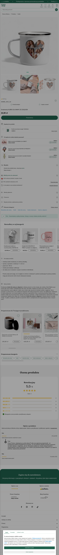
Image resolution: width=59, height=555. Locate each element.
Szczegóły (12, 532)
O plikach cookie (20, 532)
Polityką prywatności (36, 538)
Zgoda (6, 532)
